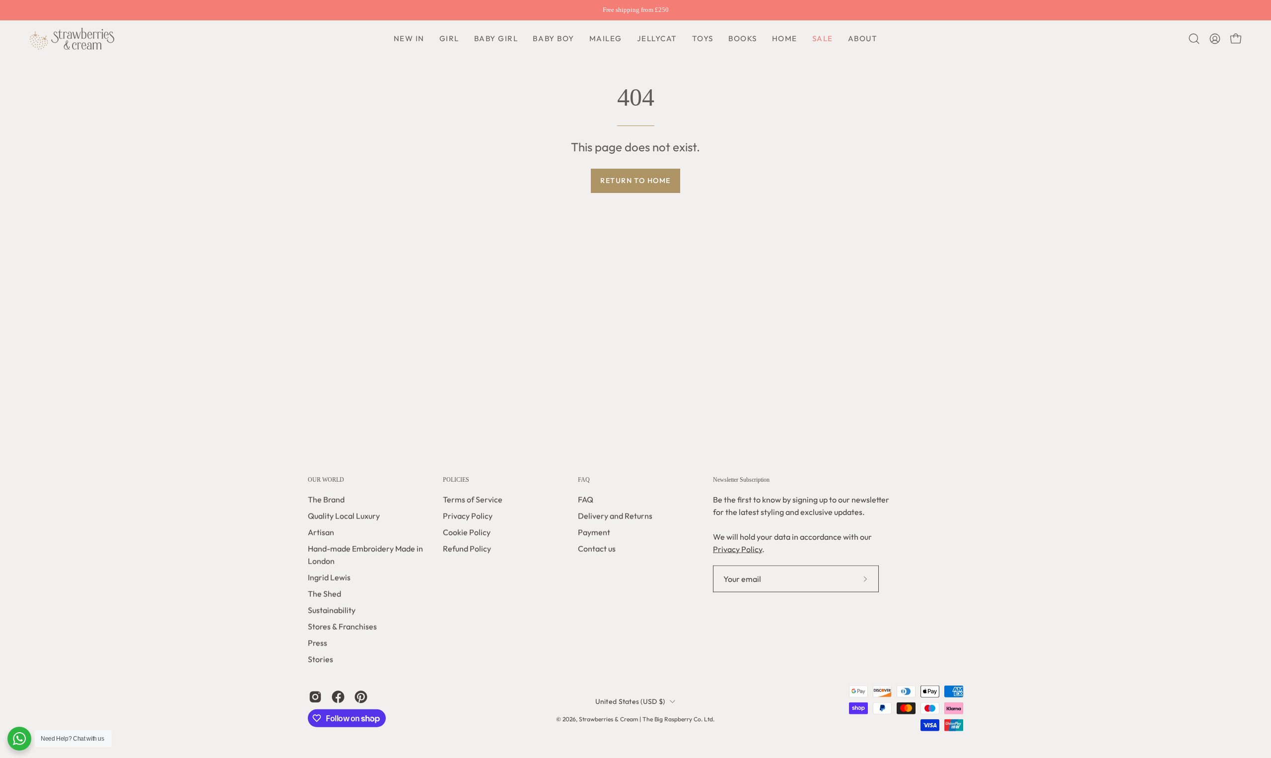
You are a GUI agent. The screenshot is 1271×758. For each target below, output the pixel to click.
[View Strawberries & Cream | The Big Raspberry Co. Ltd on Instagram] (315, 697)
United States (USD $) (630, 701)
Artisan (321, 532)
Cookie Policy (467, 532)
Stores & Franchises (342, 627)
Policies (456, 479)
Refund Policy (467, 549)
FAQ (584, 479)
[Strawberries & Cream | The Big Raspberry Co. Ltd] (72, 39)
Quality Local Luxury (344, 516)
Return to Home (635, 180)
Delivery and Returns (615, 516)
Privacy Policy (468, 516)
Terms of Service (472, 500)
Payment (594, 532)
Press (317, 643)
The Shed (324, 594)
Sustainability (331, 610)
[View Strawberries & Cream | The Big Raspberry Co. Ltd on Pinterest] (360, 697)
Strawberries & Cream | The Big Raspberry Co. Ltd (646, 719)
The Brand (326, 500)
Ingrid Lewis (329, 577)
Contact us (597, 549)
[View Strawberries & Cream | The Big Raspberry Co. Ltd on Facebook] (338, 697)
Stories (320, 659)
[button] (553, 38)
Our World (326, 479)
